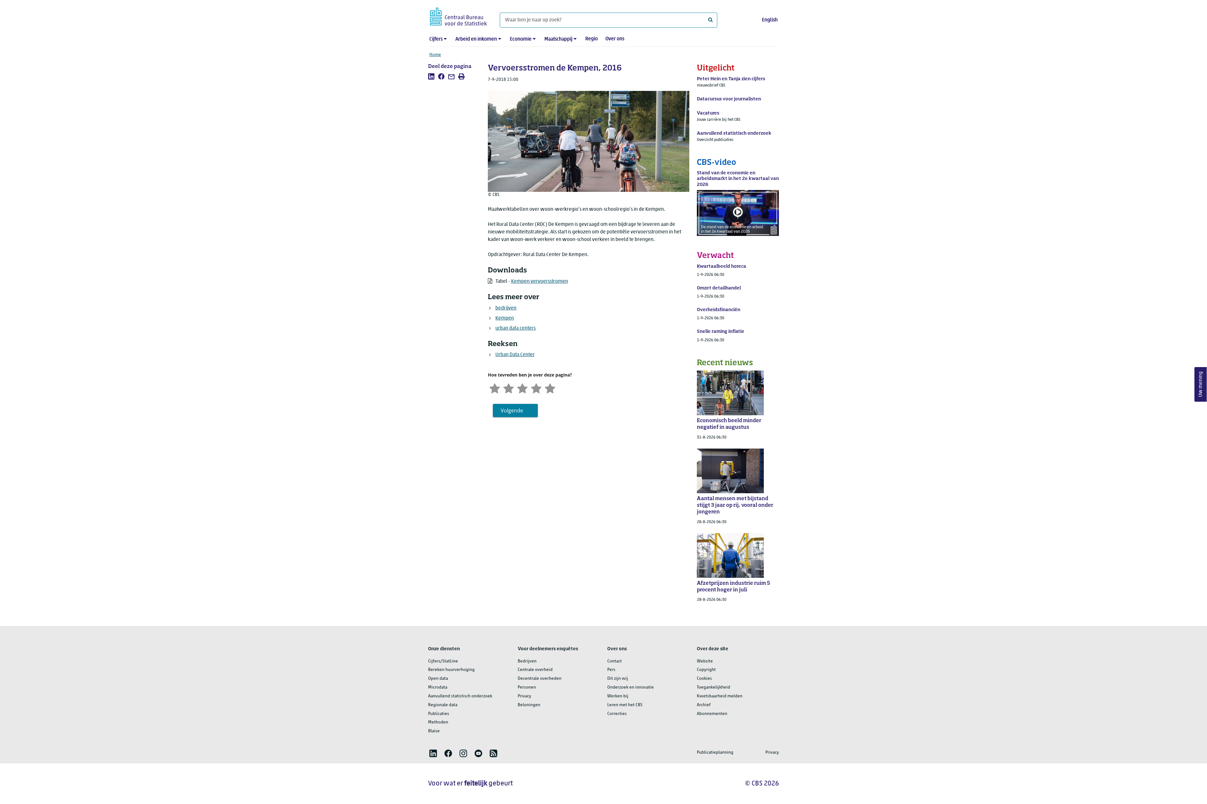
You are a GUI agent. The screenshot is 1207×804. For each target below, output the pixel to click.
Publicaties (438, 714)
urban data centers (515, 328)
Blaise (434, 731)
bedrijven (505, 308)
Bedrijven (527, 661)
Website (705, 661)
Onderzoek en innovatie (630, 687)
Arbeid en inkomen (476, 39)
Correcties (617, 714)
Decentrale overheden (539, 679)
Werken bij (617, 696)
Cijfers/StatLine (443, 661)
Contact (614, 661)
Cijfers (436, 39)
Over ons (614, 39)
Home (435, 55)
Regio (591, 39)
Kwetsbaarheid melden (719, 696)
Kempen (504, 318)
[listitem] (431, 76)
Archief (704, 705)
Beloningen (529, 705)
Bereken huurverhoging (451, 670)
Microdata (437, 687)
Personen (527, 687)
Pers (611, 670)
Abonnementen (712, 714)
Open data (438, 679)
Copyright (706, 670)
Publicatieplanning (715, 753)
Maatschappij (558, 39)
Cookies (704, 679)
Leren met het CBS (624, 705)
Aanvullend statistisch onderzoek (460, 696)
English (770, 20)
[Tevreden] (536, 387)
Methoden (438, 722)
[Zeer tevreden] (550, 387)
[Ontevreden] (508, 387)
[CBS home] (458, 15)
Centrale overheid (535, 670)
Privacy (524, 696)
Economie (521, 39)
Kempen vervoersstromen (539, 281)
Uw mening (1200, 384)
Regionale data (442, 705)
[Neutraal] (522, 387)
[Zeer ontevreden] (495, 387)
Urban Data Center (515, 354)
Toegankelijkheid (713, 687)
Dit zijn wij (617, 679)
